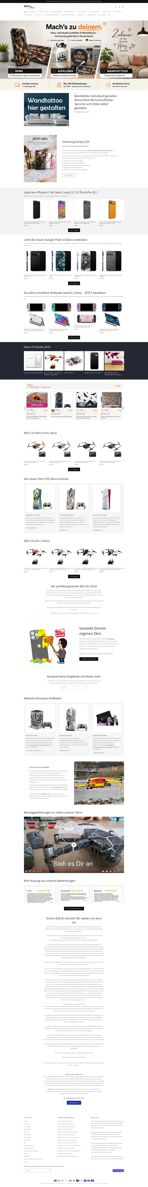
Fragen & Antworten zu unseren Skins (33, 1159)
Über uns (26, 1132)
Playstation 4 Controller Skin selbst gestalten (69, 1145)
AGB (25, 1142)
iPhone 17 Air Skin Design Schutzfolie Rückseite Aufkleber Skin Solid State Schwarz (34, 222)
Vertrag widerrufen (74, 1102)
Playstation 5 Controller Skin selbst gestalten (69, 1137)
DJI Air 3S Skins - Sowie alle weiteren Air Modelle (52, 373)
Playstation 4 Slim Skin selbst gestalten (67, 1142)
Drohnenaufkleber (58, 787)
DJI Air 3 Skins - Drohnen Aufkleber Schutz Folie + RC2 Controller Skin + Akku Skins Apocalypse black (86, 569)
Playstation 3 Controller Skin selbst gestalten (69, 1151)
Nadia (56, 409)
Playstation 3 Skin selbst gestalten (66, 1148)
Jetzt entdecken (69, 175)
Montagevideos (27, 1137)
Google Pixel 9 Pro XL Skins (92, 373)
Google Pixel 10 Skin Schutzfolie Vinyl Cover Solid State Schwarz (35, 276)
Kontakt (26, 1121)
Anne (81, 409)
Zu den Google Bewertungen (74, 908)
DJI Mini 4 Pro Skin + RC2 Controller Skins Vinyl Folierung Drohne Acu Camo (59, 462)
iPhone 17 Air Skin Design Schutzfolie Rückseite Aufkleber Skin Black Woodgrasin (85, 222)
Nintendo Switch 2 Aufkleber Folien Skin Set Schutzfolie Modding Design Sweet (84, 326)
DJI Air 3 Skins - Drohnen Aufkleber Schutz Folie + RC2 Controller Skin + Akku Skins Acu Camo (61, 569)
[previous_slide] (25, 408)
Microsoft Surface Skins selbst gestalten (67, 1132)
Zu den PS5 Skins (64, 750)
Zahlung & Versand (28, 1145)
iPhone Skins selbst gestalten (65, 1121)
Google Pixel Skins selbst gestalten (66, 1126)
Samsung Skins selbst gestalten (65, 1124)
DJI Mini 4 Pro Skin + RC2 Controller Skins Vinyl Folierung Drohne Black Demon (84, 462)
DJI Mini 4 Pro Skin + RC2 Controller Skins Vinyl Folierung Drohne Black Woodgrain (110, 462)
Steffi (106, 409)
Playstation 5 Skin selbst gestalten (66, 1134)
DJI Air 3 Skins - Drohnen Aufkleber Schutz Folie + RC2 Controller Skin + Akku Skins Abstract (36, 569)
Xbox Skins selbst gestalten (64, 1153)
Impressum (27, 1124)
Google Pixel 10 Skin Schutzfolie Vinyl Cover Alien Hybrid (60, 276)
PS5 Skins (26, 1161)
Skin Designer (27, 1126)
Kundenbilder (27, 1129)
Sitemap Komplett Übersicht (31, 1151)
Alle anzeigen (74, 230)
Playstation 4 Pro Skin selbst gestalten (67, 1140)
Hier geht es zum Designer (89, 659)
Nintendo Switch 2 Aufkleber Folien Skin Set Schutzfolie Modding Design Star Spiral (109, 330)
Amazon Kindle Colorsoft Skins (33, 373)
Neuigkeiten (27, 1156)
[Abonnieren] (86, 687)
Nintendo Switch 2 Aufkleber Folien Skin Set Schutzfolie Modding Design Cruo (59, 330)
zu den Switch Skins (98, 753)
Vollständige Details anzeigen (81, 112)
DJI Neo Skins (68, 373)
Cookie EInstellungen (29, 1148)
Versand (90, 1183)
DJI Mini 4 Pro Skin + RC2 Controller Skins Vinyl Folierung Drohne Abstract (34, 462)
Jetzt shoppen (97, 530)
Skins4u (44, 1183)
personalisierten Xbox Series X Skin (39, 745)
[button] (33, 11)
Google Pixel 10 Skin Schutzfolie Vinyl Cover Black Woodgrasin (111, 276)
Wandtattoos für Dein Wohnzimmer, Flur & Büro (113, 373)
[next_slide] (122, 408)
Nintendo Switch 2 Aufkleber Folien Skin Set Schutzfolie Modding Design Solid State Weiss (34, 330)
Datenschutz (27, 1140)
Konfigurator (111, 639)
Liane (31, 409)
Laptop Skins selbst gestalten (65, 1129)
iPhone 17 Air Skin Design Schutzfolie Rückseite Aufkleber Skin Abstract (59, 222)
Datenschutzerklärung (79, 1183)
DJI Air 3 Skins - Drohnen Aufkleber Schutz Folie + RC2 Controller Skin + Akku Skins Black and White (112, 569)
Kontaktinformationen (103, 1183)
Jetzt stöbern (63, 530)
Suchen (26, 1153)
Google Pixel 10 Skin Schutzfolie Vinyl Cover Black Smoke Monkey (85, 276)
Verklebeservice (45, 794)
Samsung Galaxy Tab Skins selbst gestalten (68, 1156)
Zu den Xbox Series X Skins (33, 750)
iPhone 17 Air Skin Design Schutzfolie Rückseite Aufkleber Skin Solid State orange (110, 222)
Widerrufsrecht (27, 1134)
